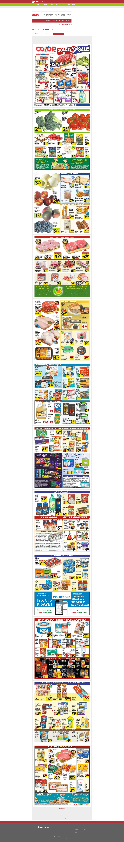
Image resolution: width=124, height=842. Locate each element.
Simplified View (62, 808)
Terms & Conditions (59, 838)
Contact (76, 829)
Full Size (37, 33)
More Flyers (65, 24)
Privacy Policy (66, 838)
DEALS (38, 4)
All (58, 33)
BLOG (33, 4)
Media (76, 832)
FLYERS (52, 4)
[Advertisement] (55, 7)
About (76, 831)
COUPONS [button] (45, 4)
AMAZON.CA (71, 4)
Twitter (83, 831)
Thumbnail (69, 33)
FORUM (58, 4)
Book (47, 33)
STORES (64, 4)
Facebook (83, 829)
